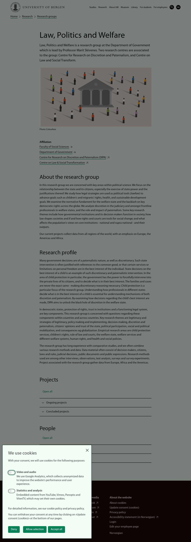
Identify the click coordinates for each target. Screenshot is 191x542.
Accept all (56, 529)
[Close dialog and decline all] (87, 449)
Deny (14, 529)
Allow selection (35, 529)
